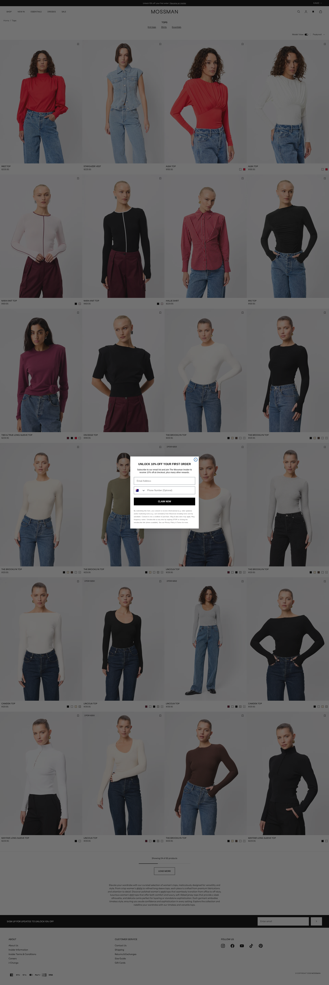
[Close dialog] (195, 459)
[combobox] (139, 490)
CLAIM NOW (164, 501)
